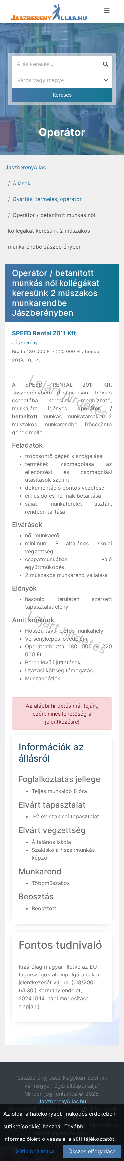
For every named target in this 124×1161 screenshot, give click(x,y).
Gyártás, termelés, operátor (47, 199)
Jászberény (25, 342)
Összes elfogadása (92, 1151)
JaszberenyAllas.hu (62, 1101)
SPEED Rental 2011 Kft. (45, 333)
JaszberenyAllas (25, 167)
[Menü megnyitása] (107, 10)
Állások (22, 183)
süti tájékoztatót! (94, 1139)
